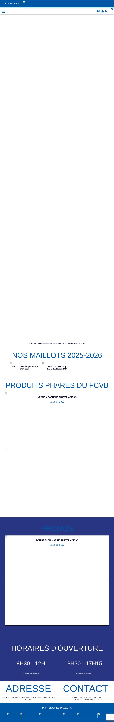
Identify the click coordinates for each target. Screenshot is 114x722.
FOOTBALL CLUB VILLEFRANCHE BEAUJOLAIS (47, 343)
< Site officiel (11, 4)
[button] (3, 11)
